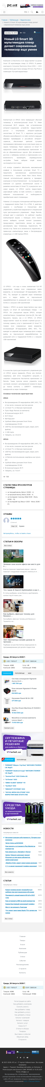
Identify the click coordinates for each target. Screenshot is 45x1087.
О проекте (22, 968)
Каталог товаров (22, 1020)
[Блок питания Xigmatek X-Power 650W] (7, 691)
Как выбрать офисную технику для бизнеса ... (18, 615)
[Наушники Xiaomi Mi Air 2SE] (7, 700)
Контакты (22, 973)
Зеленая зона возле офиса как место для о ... (21, 565)
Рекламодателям (22, 964)
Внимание (7, 673)
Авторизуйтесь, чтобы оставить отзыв (17, 533)
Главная (4, 20)
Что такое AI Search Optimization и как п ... (22, 590)
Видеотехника (26, 20)
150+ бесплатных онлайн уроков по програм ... (19, 641)
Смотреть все (9, 728)
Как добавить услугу (22, 1012)
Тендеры (22, 1031)
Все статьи (8, 545)
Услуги (22, 944)
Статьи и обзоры (22, 1029)
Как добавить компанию (22, 1004)
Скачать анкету (22, 1007)
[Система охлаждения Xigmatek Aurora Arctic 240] (7, 681)
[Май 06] (13, 605)
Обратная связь (22, 1037)
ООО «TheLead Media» (31, 1081)
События (22, 960)
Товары (22, 940)
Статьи (22, 956)
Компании (22, 948)
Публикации (14, 20)
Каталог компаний (23, 1018)
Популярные (19, 673)
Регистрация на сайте (22, 1001)
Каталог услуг (22, 1023)
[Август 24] (13, 556)
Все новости (9, 872)
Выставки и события (22, 1034)
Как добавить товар (22, 1009)
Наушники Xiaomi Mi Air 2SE (22, 698)
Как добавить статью (22, 1015)
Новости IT (22, 1026)
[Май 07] (13, 582)
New (29, 673)
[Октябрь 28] (13, 631)
